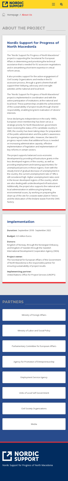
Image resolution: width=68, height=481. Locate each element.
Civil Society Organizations (34, 408)
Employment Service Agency (34, 377)
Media (34, 424)
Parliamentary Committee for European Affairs (34, 346)
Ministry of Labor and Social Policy (34, 330)
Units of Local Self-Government (34, 392)
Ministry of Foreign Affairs (34, 315)
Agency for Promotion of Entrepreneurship (34, 361)
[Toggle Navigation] (53, 4)
